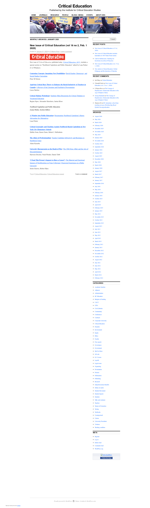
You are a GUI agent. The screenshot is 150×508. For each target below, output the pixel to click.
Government (98, 348)
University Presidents (101, 421)
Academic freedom (100, 287)
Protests (97, 372)
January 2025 (98, 138)
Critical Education (75, 6)
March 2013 (98, 241)
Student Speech (99, 394)
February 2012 (99, 278)
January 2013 (98, 247)
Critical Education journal (55, 174)
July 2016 (97, 186)
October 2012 (98, 256)
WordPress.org (99, 449)
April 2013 (98, 238)
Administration (99, 293)
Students (97, 397)
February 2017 (99, 177)
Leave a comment (66, 51)
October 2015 (98, 199)
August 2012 (98, 260)
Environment (98, 330)
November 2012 (99, 253)
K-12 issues (98, 357)
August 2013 (98, 226)
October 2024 (98, 144)
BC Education (99, 296)
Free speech (98, 342)
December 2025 (99, 128)
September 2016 (99, 183)
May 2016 (98, 189)
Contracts (97, 317)
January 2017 (98, 180)
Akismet (18, 505)
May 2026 (98, 119)
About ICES (100, 15)
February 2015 (99, 208)
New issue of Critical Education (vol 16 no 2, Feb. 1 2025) (58, 47)
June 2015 (98, 202)
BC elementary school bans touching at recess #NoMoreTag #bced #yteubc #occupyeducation (107, 105)
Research (55, 15)
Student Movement (100, 391)
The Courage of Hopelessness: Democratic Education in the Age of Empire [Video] (107, 90)
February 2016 (99, 192)
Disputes (97, 327)
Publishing (98, 378)
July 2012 (97, 263)
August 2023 (98, 156)
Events (89, 15)
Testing (97, 409)
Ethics (96, 336)
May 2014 (98, 214)
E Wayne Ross (54, 51)
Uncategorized (99, 415)
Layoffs (97, 360)
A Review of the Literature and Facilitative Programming (55, 87)
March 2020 (98, 165)
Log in (96, 439)
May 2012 (98, 269)
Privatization (98, 369)
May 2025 (98, 134)
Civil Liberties (99, 308)
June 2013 (98, 232)
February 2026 (99, 125)
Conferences (98, 314)
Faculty (97, 339)
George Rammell (99, 96)
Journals (43, 15)
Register (97, 436)
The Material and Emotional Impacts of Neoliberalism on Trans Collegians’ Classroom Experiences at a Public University (57, 163)
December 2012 (99, 250)
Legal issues (98, 363)
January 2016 (98, 195)
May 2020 (98, 162)
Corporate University (101, 321)
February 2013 (99, 244)
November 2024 (99, 141)
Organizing (98, 366)
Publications (98, 375)
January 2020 (98, 168)
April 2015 (98, 205)
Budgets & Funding (100, 299)
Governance (98, 345)
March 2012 (98, 275)
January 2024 (98, 150)
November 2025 (99, 131)
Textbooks (98, 412)
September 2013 (99, 223)
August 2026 (98, 116)
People (65, 15)
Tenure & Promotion (100, 406)
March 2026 (98, 122)
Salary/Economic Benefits (102, 385)
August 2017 (98, 171)
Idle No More (98, 351)
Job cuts (97, 354)
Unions (97, 418)
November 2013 (99, 217)
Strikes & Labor (99, 388)
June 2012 (98, 266)
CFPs (96, 305)
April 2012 (98, 272)
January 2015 (98, 211)
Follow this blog (106, 458)
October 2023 (98, 153)
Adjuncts (97, 290)
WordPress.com (91, 501)
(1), (72, 62)
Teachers (97, 403)
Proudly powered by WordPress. (63, 501)
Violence (97, 424)
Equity (96, 333)
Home (33, 15)
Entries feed (98, 442)
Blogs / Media (77, 15)
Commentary (98, 311)
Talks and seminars (100, 400)
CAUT (97, 302)
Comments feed (99, 446)
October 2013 (98, 220)
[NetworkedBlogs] (106, 455)
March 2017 (98, 174)
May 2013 (98, 235)
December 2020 (99, 159)
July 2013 (97, 229)
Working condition (100, 427)
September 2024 (99, 147)
